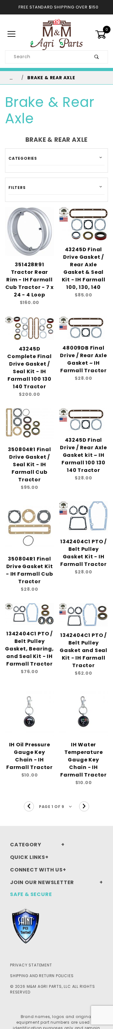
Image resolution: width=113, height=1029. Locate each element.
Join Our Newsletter (42, 882)
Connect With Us (36, 869)
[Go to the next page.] (84, 806)
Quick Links (27, 857)
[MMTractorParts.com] (56, 34)
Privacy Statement (31, 965)
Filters (17, 187)
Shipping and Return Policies (41, 975)
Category (25, 844)
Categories (22, 158)
